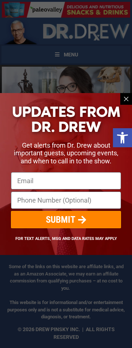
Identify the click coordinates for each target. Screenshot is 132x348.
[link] (122, 137)
